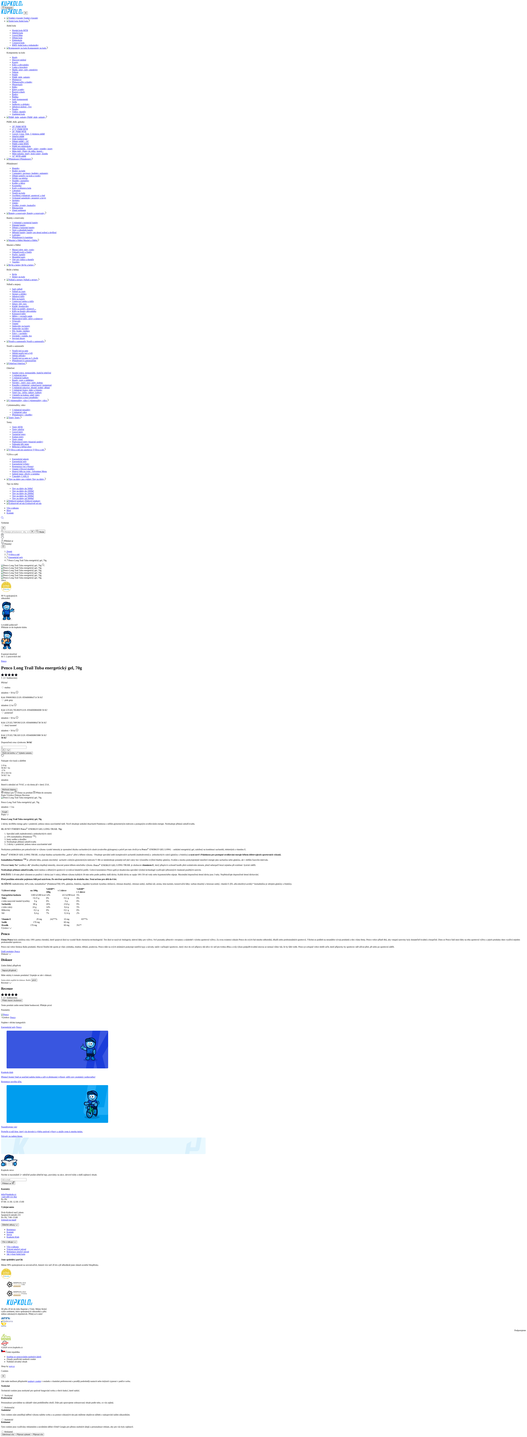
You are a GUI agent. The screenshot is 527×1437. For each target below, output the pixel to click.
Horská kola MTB (20, 30)
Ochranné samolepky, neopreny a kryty (29, 198)
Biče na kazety (18, 299)
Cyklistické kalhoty (20, 378)
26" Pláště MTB (19, 131)
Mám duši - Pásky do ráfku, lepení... (28, 151)
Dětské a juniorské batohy (23, 227)
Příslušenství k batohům (22, 237)
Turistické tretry (19, 434)
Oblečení (21, 363)
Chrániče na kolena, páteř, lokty (26, 395)
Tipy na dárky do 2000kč (23, 493)
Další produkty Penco (10, 951)
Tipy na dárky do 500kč (22, 488)
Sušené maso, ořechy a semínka (26, 474)
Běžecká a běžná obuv (22, 447)
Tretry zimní (17, 439)
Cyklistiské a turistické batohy (25, 222)
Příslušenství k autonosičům (24, 360)
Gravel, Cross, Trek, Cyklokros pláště (28, 134)
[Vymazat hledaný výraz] (32, 531)
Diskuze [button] (18, 795)
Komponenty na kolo (37, 48)
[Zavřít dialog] (3, 1376)
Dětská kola (17, 38)
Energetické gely (19, 461)
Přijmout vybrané (23, 1434)
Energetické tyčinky (20, 464)
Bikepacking (17, 208)
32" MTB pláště (19, 156)
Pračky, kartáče (18, 254)
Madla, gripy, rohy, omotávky (25, 70)
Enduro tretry (18, 437)
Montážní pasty (18, 257)
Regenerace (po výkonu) (22, 466)
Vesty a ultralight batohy (22, 230)
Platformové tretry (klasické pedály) (27, 442)
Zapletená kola (18, 114)
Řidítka (15, 97)
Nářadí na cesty (19, 291)
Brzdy (14, 57)
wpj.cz (12, 1366)
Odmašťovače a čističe (22, 252)
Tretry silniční (18, 429)
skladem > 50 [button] (8, 693)
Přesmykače (17, 84)
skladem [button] (4, 780)
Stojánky (16, 200)
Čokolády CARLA (20, 476)
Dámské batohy (19, 225)
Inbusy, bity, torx (19, 304)
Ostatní (15, 323)
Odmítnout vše (8, 1434)
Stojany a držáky (19, 294)
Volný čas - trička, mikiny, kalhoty (27, 392)
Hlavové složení (19, 60)
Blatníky (15, 168)
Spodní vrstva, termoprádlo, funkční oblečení (31, 373)
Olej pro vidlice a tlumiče (23, 259)
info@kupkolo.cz (8, 1194)
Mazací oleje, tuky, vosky (23, 249)
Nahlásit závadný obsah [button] (17, 1361)
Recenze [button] (26, 795)
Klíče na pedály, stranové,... (24, 309)
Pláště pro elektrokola (21, 146)
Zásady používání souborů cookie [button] (21, 1359)
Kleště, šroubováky (20, 306)
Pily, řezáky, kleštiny (21, 331)
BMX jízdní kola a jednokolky (25, 45)
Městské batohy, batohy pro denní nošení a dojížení (34, 232)
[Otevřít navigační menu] (3, 546)
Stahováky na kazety (21, 326)
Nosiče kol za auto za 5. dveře (25, 358)
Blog (9, 510)
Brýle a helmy (28, 265)
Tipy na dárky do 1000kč (23, 491)
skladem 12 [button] (7, 705)
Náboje (15, 72)
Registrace (11, 1229)
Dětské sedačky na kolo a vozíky (26, 176)
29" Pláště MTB (19, 126)
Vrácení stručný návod (16, 1249)
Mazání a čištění (30, 240)
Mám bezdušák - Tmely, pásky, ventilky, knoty (32, 149)
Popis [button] (3, 795)
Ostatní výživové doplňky (23, 469)
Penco (3, 661)
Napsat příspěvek (9, 970)
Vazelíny (16, 262)
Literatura (16, 190)
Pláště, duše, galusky (21, 77)
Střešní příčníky (19, 355)
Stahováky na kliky (20, 328)
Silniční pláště (18, 136)
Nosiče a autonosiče (35, 341)
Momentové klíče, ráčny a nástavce (27, 318)
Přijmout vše (38, 1434)
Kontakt (10, 513)
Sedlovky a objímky (21, 104)
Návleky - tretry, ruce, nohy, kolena (27, 382)
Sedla (14, 102)
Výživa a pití (38, 450)
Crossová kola (18, 43)
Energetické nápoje (20, 459)
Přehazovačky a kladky (22, 82)
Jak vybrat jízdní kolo (16, 1254)
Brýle (14, 274)
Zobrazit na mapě (8, 1220)
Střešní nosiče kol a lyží (22, 353)
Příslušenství (26, 159)
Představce (16, 79)
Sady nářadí (17, 289)
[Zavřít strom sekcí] (25, 13)
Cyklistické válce (19, 412)
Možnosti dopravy (9, 790)
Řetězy (15, 94)
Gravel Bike (17, 35)
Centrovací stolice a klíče (23, 301)
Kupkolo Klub (13, 1237)
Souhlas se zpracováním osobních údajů (24, 1357)
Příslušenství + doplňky (22, 415)
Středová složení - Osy (22, 107)
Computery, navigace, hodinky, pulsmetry (30, 173)
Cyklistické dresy (19, 375)
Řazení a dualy (18, 92)
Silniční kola (17, 33)
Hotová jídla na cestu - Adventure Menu (29, 471)
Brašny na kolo (18, 171)
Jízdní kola (24, 21)
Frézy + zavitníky (19, 333)
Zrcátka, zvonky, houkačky (24, 205)
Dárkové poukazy (32, 501)
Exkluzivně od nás (33, 503)
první (34, 980)
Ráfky (14, 87)
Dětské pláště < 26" (20, 141)
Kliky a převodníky (20, 65)
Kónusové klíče (19, 314)
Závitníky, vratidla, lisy (22, 336)
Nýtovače (16, 321)
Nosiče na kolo (18, 193)
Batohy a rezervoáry (36, 213)
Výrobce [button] (10, 795)
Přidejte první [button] (46, 1005)
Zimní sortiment (19, 210)
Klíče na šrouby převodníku (24, 311)
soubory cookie (34, 1381)
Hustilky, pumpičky (20, 181)
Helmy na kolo (18, 277)
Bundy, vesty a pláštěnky (23, 380)
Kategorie (8, 8)
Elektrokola (17, 40)
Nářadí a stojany (30, 280)
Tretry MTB (17, 427)
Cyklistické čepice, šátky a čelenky (27, 390)
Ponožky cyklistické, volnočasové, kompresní (32, 385)
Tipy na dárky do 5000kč (23, 496)
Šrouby (15, 109)
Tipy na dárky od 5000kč (23, 498)
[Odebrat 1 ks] (8, 750)
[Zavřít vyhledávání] (3, 528)
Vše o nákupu (13, 508)
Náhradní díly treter (20, 444)
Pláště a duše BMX (20, 144)
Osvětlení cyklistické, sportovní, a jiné (28, 195)
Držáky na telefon (20, 178)
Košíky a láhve (18, 183)
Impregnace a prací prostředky (25, 397)
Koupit (4, 812)
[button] (2, 538)
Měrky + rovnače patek (22, 316)
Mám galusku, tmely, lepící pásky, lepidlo (30, 153)
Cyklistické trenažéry (21, 410)
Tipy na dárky (38, 479)
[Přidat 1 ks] (3, 750)
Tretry (17, 417)
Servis (9, 1234)
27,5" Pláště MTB (20, 129)
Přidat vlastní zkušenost (12, 1000)
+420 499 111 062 (9, 1197)
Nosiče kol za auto (20, 351)
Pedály (15, 75)
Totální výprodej (31, 18)
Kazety (15, 62)
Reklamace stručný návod (18, 1252)
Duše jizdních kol (19, 139)
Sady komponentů (20, 99)
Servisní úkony (18, 338)
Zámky (15, 203)
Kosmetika (16, 185)
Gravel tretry (17, 432)
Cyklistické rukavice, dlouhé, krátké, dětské (31, 387)
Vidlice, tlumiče (19, 112)
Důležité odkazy (9, 1225)
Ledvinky (16, 235)
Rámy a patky (18, 89)
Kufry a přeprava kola (21, 188)
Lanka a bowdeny (20, 67)
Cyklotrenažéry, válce (37, 400)
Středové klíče (18, 296)
